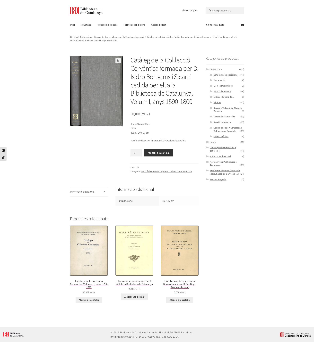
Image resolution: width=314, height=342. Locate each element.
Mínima (217, 102)
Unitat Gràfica (221, 136)
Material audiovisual (220, 156)
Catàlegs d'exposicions (225, 74)
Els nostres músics (223, 85)
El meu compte (189, 10)
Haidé (213, 141)
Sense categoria (218, 179)
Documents (219, 80)
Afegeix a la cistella (159, 152)
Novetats (85, 24)
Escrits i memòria (222, 91)
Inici (72, 24)
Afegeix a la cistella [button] (89, 299)
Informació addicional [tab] (82, 191)
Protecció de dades (107, 24)
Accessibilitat (158, 24)
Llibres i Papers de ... (224, 96)
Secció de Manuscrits (224, 116)
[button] (118, 60)
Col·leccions (86, 36)
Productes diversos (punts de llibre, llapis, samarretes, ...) (225, 172)
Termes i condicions (134, 24)
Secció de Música (222, 122)
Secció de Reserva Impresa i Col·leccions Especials (119, 36)
